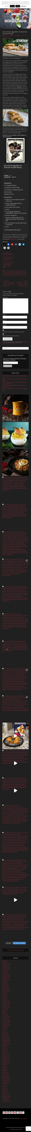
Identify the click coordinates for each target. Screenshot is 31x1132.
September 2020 (6, 1007)
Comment (6, 297)
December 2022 (6, 975)
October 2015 (5, 1099)
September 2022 (6, 980)
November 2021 (6, 988)
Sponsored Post (23, 275)
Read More (23, 6)
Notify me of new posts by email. (11, 336)
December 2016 (6, 1077)
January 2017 (5, 1075)
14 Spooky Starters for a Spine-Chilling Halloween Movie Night (8, 265)
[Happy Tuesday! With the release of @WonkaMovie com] (15, 626)
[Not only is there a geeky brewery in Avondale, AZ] (15, 763)
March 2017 (5, 1072)
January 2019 (5, 1037)
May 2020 (4, 1012)
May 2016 (4, 1088)
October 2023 (5, 970)
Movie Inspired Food (7, 272)
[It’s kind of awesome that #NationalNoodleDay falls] (15, 462)
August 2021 (5, 992)
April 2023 (4, 972)
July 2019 (4, 1027)
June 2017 (4, 1067)
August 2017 (5, 1064)
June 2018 (4, 1048)
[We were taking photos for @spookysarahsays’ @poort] (15, 599)
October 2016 (5, 1080)
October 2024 (5, 965)
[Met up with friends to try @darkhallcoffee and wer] (15, 490)
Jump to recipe (6, 38)
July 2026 (4, 961)
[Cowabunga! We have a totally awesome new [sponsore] (15, 517)
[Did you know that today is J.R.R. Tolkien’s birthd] (15, 544)
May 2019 (4, 1031)
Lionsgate (24, 273)
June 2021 (4, 996)
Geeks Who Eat (16, 1127)
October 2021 (5, 989)
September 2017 (6, 1063)
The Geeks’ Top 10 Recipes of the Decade (8, 253)
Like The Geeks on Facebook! (15, 950)
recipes (13, 275)
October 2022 (5, 978)
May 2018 (4, 1050)
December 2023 (6, 968)
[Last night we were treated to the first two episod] (15, 572)
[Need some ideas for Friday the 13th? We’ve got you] (15, 900)
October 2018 (5, 1042)
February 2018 (6, 1055)
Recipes (13, 272)
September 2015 (6, 1101)
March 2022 (5, 984)
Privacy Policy (23, 1118)
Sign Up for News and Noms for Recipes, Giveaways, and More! (14, 359)
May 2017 (4, 1069)
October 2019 (5, 1023)
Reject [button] (17, 6)
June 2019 (4, 1029)
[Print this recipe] (4, 170)
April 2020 (4, 1013)
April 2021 (4, 999)
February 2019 (6, 1035)
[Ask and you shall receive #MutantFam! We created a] (15, 872)
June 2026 (4, 962)
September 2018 (6, 1043)
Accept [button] (12, 6)
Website (5, 325)
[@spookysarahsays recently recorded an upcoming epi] (15, 708)
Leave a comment (22, 35)
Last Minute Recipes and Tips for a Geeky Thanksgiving (8, 258)
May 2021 (4, 997)
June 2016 (4, 1086)
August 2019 (5, 1026)
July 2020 (4, 1010)
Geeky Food (16, 270)
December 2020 (6, 1002)
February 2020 (6, 1016)
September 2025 (6, 964)
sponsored (17, 275)
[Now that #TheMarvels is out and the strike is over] (15, 681)
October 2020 (5, 1005)
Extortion (9, 273)
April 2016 (4, 1090)
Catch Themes (20, 1129)
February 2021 (6, 1000)
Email (4, 320)
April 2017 (4, 1071)
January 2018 (5, 1056)
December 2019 (6, 1020)
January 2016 (5, 1094)
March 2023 (5, 973)
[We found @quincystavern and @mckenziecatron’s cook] (15, 818)
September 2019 (6, 1024)
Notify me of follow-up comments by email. (13, 332)
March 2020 (5, 1015)
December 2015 (6, 1096)
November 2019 (6, 1021)
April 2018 (4, 1051)
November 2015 (6, 1098)
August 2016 (5, 1083)
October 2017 (5, 1061)
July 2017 (4, 1066)
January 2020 (5, 1018)
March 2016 (5, 1091)
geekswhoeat (14, 35)
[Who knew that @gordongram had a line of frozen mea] (15, 736)
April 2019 (4, 1032)
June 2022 (4, 981)
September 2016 (6, 1082)
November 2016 (6, 1079)
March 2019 (5, 1034)
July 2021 (4, 994)
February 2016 (6, 1093)
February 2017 (6, 1074)
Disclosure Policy (14, 239)
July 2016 (4, 1085)
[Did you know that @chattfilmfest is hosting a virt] (15, 927)
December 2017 (6, 1058)
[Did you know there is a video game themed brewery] (15, 790)
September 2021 (6, 991)
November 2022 (6, 976)
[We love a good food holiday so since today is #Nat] (15, 435)
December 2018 (6, 1039)
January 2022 (5, 986)
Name (5, 315)
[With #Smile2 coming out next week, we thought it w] (15, 408)
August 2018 (5, 1045)
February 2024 (6, 967)
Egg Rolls (4, 273)
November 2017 (6, 1059)
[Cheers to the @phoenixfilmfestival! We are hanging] (15, 654)
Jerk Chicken (19, 273)
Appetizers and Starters (9, 270)
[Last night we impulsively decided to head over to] (15, 845)
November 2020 (6, 1004)
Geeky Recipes (23, 270)
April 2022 (4, 983)
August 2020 (5, 1008)
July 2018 (4, 1047)
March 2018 (5, 1053)
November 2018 (6, 1040)
